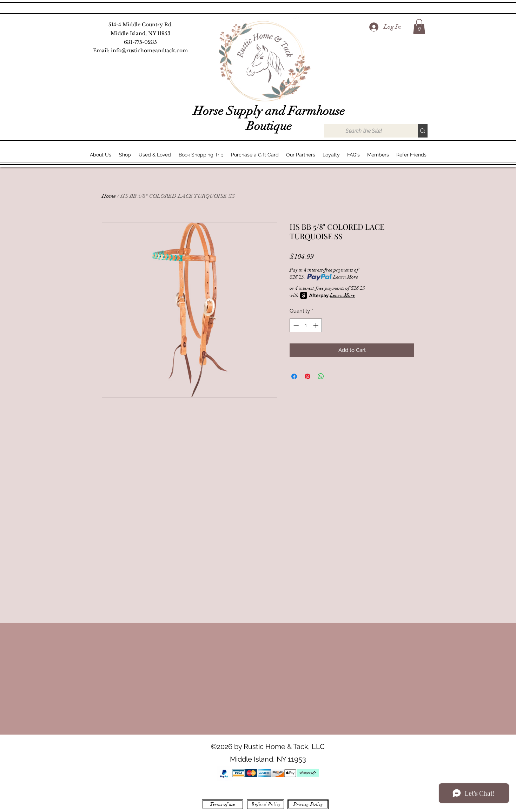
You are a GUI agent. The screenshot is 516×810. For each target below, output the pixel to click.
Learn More (345, 277)
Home (109, 196)
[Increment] (316, 325)
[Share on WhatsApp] (321, 376)
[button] (419, 26)
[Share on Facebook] (294, 376)
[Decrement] (295, 325)
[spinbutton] (306, 325)
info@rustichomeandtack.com (149, 50)
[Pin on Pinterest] (307, 376)
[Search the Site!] (423, 131)
